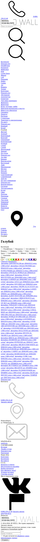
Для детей (4, 200)
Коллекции (5, 62)
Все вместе (5, 461)
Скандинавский (6, 175)
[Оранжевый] (20, 259)
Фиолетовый (5, 149)
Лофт (3, 165)
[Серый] (27, 259)
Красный (4, 138)
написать (4, 443)
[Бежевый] (2, 259)
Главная (4, 230)
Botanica (4, 87)
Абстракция (5, 95)
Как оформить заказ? (8, 470)
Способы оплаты (7, 474)
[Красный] (17, 259)
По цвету (4, 122)
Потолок (4, 194)
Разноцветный (6, 142)
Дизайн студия (6, 449)
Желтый (4, 132)
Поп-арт (4, 171)
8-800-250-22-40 (6, 400)
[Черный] (35, 259)
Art (2, 85)
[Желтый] (10, 259)
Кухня (3, 190)
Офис (3, 192)
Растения (4, 116)
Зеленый (4, 134)
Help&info (4, 204)
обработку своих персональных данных (15, 537)
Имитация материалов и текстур (13, 108)
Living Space (5, 73)
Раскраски (4, 67)
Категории (5, 91)
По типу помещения (8, 180)
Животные (5, 105)
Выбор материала (7, 468)
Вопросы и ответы (7, 464)
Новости (4, 206)
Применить (12, 261)
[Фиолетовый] (33, 259)
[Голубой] (7, 259)
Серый (3, 145)
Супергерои (5, 118)
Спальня (4, 198)
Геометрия (4, 99)
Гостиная (4, 186)
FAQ (2, 210)
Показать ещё (6, 379)
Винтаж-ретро (6, 161)
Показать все (5, 64)
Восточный (5, 163)
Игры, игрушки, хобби (9, 106)
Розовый (4, 143)
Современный (6, 177)
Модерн (4, 169)
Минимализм (6, 167)
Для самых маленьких (9, 101)
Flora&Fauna (5, 66)
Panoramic (4, 79)
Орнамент (4, 112)
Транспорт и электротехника (11, 120)
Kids (2, 71)
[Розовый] (25, 259)
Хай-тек (4, 179)
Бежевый (4, 126)
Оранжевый (5, 140)
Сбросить (4, 261)
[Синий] (30, 259)
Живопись (4, 103)
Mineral (3, 75)
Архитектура (5, 97)
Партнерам (5, 208)
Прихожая (4, 196)
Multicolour (5, 69)
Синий (3, 147)
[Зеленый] (12, 259)
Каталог (4, 232)
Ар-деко (4, 157)
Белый (3, 128)
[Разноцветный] (22, 259)
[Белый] (4, 259)
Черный (4, 151)
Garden (3, 83)
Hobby (3, 81)
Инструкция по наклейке (10, 466)
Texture (3, 89)
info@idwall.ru (6, 513)
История (4, 447)
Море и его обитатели (9, 110)
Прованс (4, 173)
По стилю (4, 153)
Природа (4, 114)
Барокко (4, 159)
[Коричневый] (15, 259)
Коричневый (5, 136)
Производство (6, 451)
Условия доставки (7, 472)
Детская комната (7, 188)
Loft (2, 77)
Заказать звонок (6, 402)
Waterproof (4, 202)
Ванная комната (6, 184)
